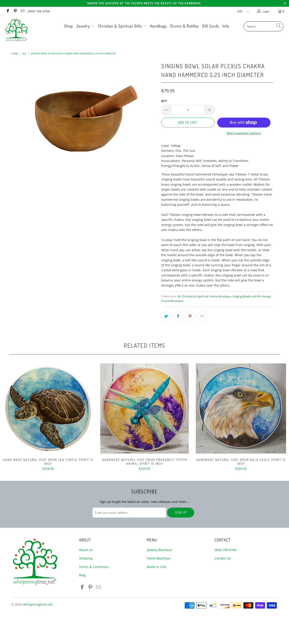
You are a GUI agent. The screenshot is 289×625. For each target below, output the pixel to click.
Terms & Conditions (94, 567)
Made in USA (156, 567)
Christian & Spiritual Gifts (120, 25)
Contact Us (222, 558)
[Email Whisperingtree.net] (22, 11)
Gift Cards (210, 25)
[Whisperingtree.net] (25, 30)
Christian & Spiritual (195, 296)
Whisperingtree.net (37, 604)
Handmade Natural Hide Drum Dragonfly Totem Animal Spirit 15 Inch (145, 408)
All (178, 296)
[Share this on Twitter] (166, 316)
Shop (68, 25)
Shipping (86, 558)
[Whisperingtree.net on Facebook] (8, 11)
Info (225, 25)
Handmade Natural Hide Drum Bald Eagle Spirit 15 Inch (241, 408)
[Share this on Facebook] (178, 316)
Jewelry (83, 25)
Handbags (158, 25)
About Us (86, 550)
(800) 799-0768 (39, 11)
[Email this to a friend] (202, 316)
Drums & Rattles (184, 25)
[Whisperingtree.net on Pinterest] (15, 11)
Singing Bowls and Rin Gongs (251, 296)
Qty (164, 101)
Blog (82, 575)
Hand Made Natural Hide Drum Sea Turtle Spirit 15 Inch (48, 408)
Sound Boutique (172, 301)
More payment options (244, 133)
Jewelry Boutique (159, 550)
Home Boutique (220, 296)
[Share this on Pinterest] (190, 316)
